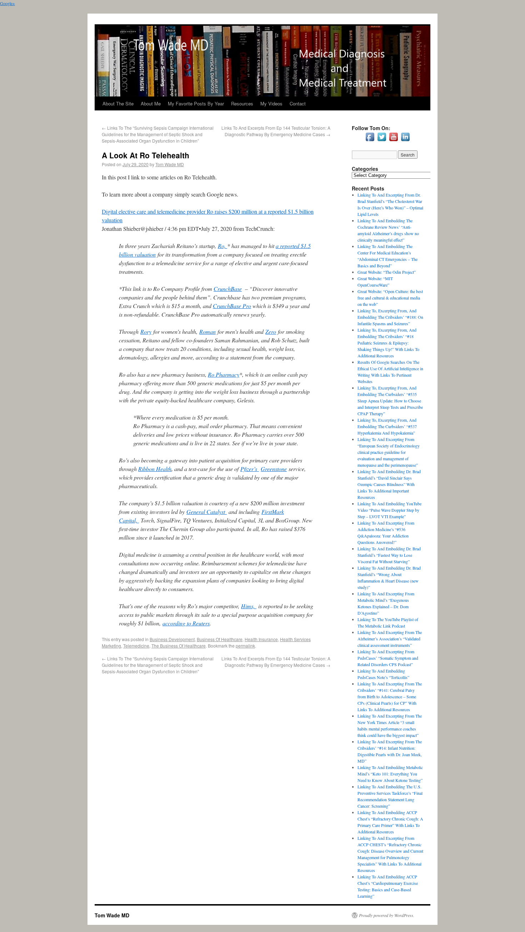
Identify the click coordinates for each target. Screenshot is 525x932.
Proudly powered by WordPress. (386, 915)
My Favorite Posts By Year (196, 103)
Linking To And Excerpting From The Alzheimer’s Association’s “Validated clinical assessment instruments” (390, 638)
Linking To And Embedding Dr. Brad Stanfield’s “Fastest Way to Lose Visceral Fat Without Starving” (389, 555)
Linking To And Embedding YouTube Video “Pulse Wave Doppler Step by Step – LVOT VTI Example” (389, 510)
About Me (151, 103)
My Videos (271, 103)
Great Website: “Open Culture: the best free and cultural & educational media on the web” (390, 297)
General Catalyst (206, 511)
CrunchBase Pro (232, 305)
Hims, (248, 606)
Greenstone (274, 468)
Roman (207, 331)
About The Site (118, 103)
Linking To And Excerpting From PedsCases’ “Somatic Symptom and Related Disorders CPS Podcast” (388, 658)
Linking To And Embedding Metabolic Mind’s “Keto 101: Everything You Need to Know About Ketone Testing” (390, 773)
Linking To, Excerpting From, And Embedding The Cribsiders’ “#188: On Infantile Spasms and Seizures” (390, 317)
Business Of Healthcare (219, 639)
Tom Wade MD (169, 164)
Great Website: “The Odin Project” (387, 272)
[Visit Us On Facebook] (370, 141)
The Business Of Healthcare (178, 646)
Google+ (7, 3)
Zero (270, 331)
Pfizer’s (249, 468)
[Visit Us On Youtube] (393, 141)
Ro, (222, 245)
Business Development (172, 639)
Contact (298, 103)
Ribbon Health (154, 468)
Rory (145, 331)
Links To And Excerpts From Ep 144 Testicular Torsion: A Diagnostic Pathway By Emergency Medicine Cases (275, 131)
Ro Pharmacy (223, 374)
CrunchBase (228, 288)
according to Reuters (186, 623)
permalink (245, 646)
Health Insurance (261, 639)
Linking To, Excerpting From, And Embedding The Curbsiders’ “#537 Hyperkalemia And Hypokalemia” (387, 426)
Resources (242, 103)
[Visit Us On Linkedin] (405, 141)
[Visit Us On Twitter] (382, 141)
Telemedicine (136, 646)
